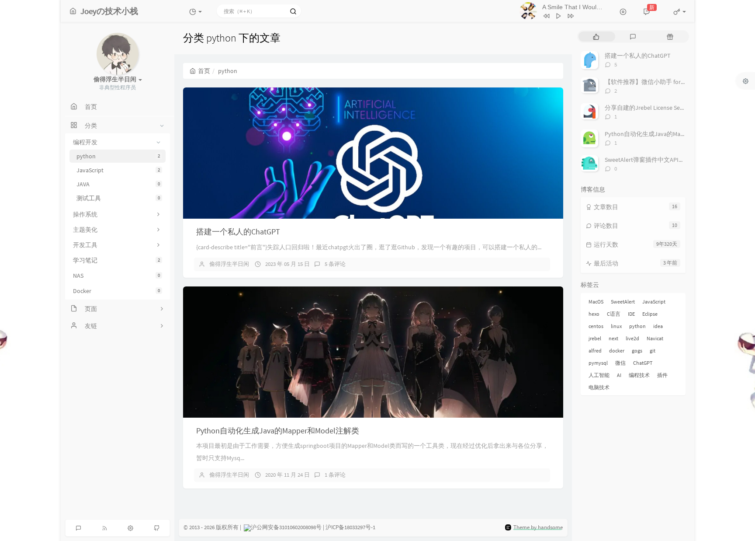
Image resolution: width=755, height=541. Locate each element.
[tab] (596, 36)
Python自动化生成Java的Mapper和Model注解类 (277, 431)
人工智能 (599, 375)
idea (658, 326)
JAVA (118, 184)
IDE (631, 314)
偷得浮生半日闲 (229, 264)
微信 (620, 363)
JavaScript (118, 170)
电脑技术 (599, 387)
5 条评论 (335, 264)
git (652, 350)
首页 (204, 71)
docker (616, 350)
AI (619, 375)
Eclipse (650, 314)
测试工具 (118, 198)
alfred (595, 350)
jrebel (595, 338)
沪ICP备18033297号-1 (350, 527)
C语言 (613, 314)
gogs (637, 350)
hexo (594, 314)
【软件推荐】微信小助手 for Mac (648, 82)
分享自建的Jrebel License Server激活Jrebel (662, 108)
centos (596, 326)
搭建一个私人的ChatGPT (238, 232)
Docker (116, 291)
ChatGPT (642, 363)
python (118, 156)
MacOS (596, 301)
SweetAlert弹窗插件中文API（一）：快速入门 (666, 160)
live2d (632, 338)
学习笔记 (116, 260)
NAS (116, 275)
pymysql (598, 363)
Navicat (655, 338)
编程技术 (639, 375)
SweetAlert (623, 301)
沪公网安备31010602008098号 (286, 527)
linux (616, 326)
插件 (662, 375)
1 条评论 (335, 474)
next (613, 338)
